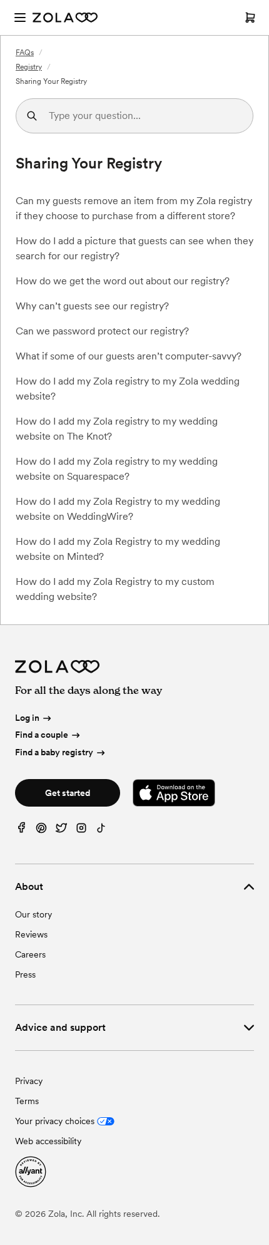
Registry (29, 67)
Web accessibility (48, 1141)
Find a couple (41, 735)
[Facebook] (21, 831)
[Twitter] (61, 831)
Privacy (29, 1081)
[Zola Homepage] (65, 18)
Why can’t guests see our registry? (92, 306)
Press (25, 974)
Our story (33, 914)
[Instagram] (81, 831)
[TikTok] (101, 831)
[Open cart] (250, 17)
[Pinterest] (41, 831)
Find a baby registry (54, 752)
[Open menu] (20, 17)
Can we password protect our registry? (102, 331)
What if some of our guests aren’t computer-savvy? (128, 356)
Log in (27, 718)
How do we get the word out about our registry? (123, 281)
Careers (30, 954)
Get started (67, 793)
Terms (27, 1101)
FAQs (25, 52)
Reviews (31, 934)
